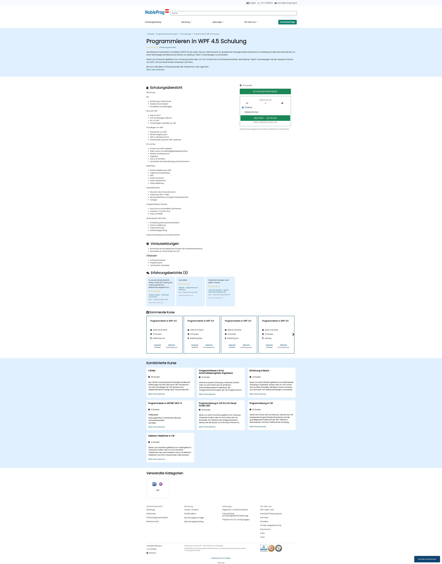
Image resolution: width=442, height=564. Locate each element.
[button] (292, 334)
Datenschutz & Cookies (221, 558)
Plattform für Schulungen (236, 519)
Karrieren (265, 529)
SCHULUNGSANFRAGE (265, 91)
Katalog (150, 509)
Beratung (186, 22)
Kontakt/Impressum (271, 513)
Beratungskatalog (194, 521)
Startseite (150, 34)
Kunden (264, 521)
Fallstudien (190, 513)
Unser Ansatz (191, 509)
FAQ (262, 533)
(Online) (248, 107)
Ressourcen (152, 521)
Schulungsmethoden (157, 517)
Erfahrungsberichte (270, 525)
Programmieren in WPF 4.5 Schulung (206, 34)
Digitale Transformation (235, 509)
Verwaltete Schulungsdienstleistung (235, 514)
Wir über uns (250, 22)
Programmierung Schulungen (166, 34)
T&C (262, 537)
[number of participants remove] (247, 103)
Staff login (221, 563)
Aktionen (151, 513)
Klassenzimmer (252, 112)
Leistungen (217, 22)
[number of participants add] (282, 103)
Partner (264, 517)
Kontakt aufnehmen (427, 559)
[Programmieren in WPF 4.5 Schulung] (157, 12)
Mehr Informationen (155, 69)
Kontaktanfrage (287, 22)
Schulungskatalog (153, 22)
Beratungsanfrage (194, 518)
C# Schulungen (185, 34)
